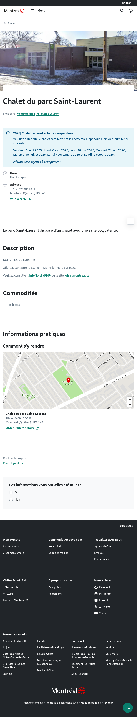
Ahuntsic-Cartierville (15, 641)
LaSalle (41, 641)
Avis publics (56, 587)
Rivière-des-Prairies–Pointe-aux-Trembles (83, 655)
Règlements (56, 593)
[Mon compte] (130, 10)
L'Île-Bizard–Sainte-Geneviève (14, 665)
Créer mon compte (13, 553)
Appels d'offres (103, 546)
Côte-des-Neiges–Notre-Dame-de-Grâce (16, 655)
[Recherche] (122, 10)
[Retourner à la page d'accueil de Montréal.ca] (14, 10)
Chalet (12, 23)
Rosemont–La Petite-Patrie (83, 665)
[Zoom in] (129, 399)
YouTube (104, 613)
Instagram (105, 593)
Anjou (6, 647)
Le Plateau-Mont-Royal (50, 647)
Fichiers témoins (33, 702)
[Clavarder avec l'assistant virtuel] (128, 708)
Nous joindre (56, 546)
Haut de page (126, 526)
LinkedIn (104, 600)
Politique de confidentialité (62, 702)
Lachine (7, 673)
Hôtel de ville (10, 587)
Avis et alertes (11, 546)
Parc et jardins (13, 463)
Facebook (105, 587)
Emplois (99, 553)
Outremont (77, 641)
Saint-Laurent (79, 673)
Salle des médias (58, 553)
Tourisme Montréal (14, 600)
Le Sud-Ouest (45, 653)
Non (17, 499)
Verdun (110, 647)
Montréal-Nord (26, 113)
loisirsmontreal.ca (77, 275)
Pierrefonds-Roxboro (83, 647)
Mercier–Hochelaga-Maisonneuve (49, 662)
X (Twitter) (105, 606)
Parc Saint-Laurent (47, 113)
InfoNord (35, 275)
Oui (17, 492)
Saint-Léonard (114, 641)
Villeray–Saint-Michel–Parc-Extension (119, 662)
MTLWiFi (8, 593)
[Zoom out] (129, 404)
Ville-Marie (112, 653)
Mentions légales (91, 702)
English (126, 2)
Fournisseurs (101, 559)
